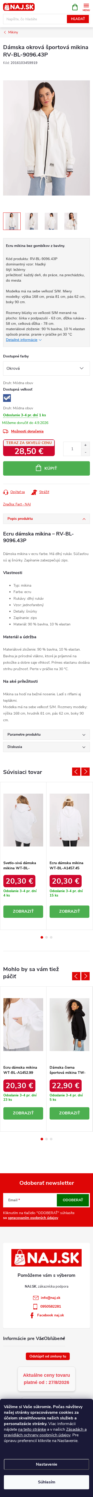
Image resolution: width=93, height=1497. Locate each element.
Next (85, 772)
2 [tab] (46, 937)
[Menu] (86, 7)
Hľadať (78, 19)
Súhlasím (46, 1482)
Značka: (17, 504)
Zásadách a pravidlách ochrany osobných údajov (45, 1432)
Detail (23, 911)
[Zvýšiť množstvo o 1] (85, 445)
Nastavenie (46, 1464)
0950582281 (50, 1306)
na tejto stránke (32, 1429)
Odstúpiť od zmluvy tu (47, 1356)
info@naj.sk (50, 1297)
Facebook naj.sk (50, 1315)
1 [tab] (42, 937)
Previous (76, 772)
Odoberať (73, 1200)
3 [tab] (51, 937)
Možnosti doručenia (27, 431)
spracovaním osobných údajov (33, 1217)
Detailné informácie (21, 340)
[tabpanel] (23, 855)
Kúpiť (50, 468)
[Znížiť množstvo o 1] (85, 452)
